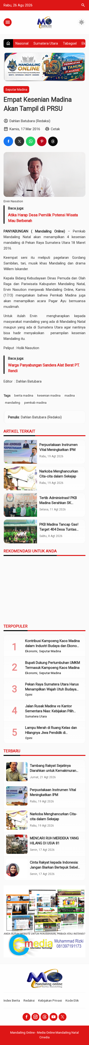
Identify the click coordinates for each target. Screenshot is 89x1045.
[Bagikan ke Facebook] (8, 141)
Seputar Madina (16, 89)
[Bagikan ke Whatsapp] (30, 141)
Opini (28, 699)
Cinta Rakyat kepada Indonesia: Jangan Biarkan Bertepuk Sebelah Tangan (56, 872)
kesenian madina (49, 395)
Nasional (21, 43)
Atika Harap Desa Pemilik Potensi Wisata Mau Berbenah (43, 218)
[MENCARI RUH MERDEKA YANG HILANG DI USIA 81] (17, 849)
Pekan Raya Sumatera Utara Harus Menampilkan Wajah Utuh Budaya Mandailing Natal (52, 694)
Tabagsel (70, 43)
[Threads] (44, 1022)
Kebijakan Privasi (50, 1005)
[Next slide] (82, 551)
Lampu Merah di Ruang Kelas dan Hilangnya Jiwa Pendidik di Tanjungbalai (51, 738)
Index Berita (12, 1005)
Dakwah (54, 601)
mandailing (12, 402)
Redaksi (29, 1005)
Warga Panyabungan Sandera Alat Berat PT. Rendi (44, 368)
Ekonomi (31, 656)
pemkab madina (35, 402)
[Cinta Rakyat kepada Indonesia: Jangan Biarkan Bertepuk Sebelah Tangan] (17, 873)
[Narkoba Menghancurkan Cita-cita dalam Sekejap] (20, 478)
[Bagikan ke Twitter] (19, 141)
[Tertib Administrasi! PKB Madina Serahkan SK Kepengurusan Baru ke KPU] (20, 505)
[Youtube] (53, 1022)
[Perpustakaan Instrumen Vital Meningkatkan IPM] (20, 452)
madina (70, 395)
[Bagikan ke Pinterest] (42, 141)
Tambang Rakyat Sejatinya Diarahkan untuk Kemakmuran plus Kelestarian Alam (53, 775)
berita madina (23, 395)
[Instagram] (35, 1022)
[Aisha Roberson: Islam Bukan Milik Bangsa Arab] (65, 579)
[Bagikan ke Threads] (53, 141)
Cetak (55, 129)
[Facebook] (26, 1022)
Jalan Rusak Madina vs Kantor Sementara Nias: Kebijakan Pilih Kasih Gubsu (49, 716)
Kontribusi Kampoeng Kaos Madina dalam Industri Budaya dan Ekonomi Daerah (53, 651)
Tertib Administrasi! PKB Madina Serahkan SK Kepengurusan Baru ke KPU (60, 503)
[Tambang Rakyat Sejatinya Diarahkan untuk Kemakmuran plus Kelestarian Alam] (17, 776)
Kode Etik (72, 1005)
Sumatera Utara (45, 43)
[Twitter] (62, 1022)
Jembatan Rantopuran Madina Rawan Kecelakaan (21, 612)
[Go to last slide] (76, 551)
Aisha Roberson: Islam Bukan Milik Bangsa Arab (61, 612)
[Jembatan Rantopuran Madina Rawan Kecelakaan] (23, 579)
